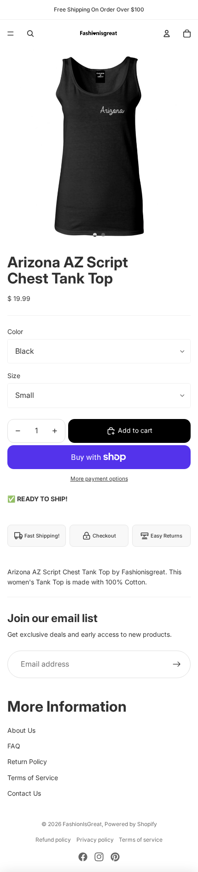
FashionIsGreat (82, 824)
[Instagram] (99, 856)
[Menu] (10, 33)
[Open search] (30, 33)
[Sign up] (176, 664)
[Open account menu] (167, 33)
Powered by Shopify (131, 824)
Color (15, 331)
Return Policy (27, 761)
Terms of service (141, 839)
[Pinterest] (115, 856)
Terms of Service (32, 777)
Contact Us (24, 793)
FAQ (13, 746)
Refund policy (53, 839)
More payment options (99, 479)
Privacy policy (95, 839)
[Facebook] (82, 856)
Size (13, 375)
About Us (21, 730)
